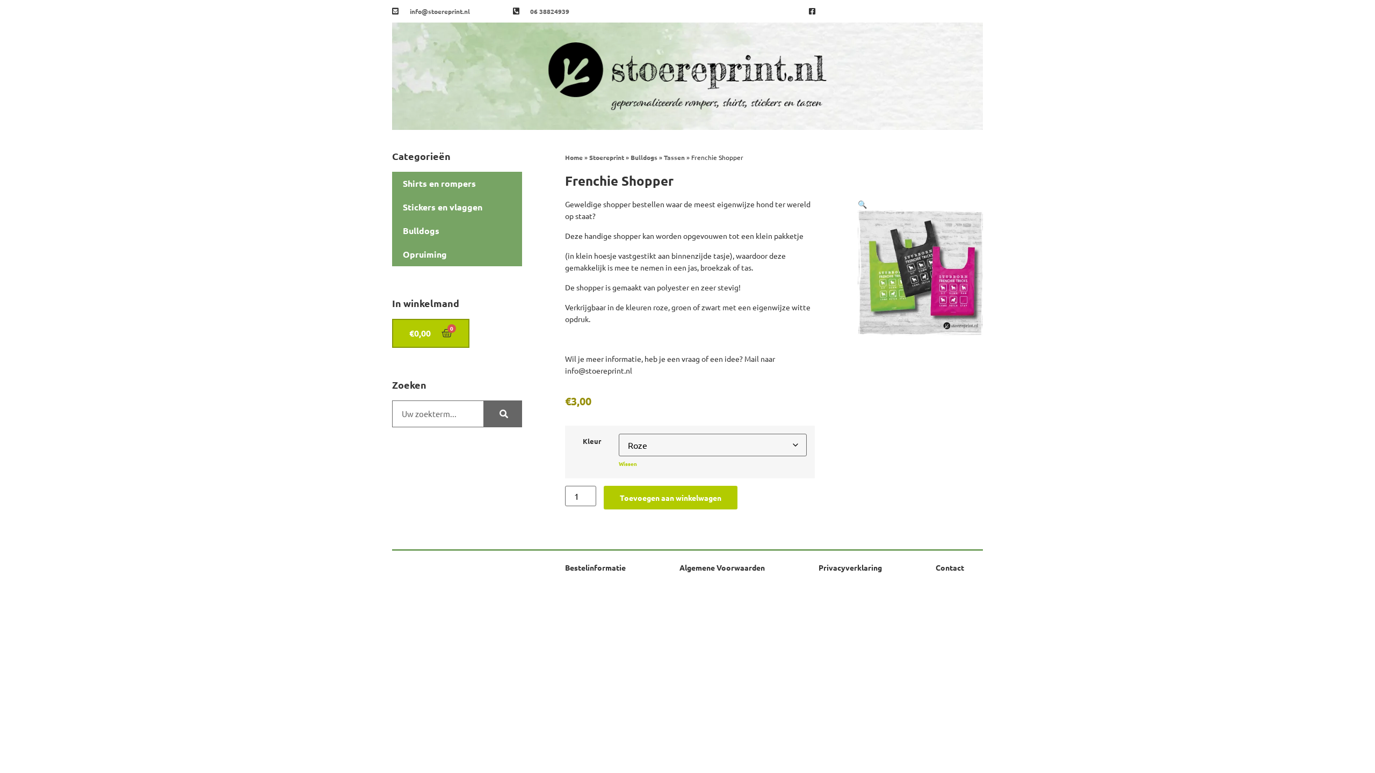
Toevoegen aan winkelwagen (670, 497)
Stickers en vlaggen (442, 207)
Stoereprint (606, 157)
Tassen (674, 157)
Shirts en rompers (439, 183)
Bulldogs (421, 230)
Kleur (592, 441)
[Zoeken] (502, 414)
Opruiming (425, 254)
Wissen (628, 464)
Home (574, 157)
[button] (862, 204)
